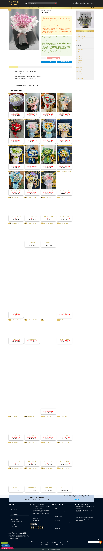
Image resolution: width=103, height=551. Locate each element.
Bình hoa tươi (79, 67)
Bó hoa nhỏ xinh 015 (32, 461)
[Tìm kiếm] (93, 8)
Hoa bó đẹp (42, 7)
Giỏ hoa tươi (48, 7)
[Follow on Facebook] (22, 3)
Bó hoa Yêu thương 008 (32, 139)
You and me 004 (48, 487)
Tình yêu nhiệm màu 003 (48, 113)
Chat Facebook (5, 545)
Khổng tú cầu (16, 113)
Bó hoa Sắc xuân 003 (64, 139)
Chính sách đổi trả (14, 519)
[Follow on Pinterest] (43, 527)
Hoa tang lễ (37, 7)
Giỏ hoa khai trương (80, 36)
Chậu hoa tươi (79, 69)
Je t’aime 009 (32, 242)
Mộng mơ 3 (48, 409)
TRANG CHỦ (11, 7)
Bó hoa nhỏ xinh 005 (64, 113)
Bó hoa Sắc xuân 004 (48, 216)
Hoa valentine (79, 65)
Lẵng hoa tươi (79, 76)
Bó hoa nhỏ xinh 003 (16, 435)
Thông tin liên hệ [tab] (13, 67)
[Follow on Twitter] (25, 3)
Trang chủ (43, 10)
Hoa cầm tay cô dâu (80, 54)
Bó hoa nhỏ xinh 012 (48, 461)
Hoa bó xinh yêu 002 (32, 190)
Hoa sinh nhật (16, 7)
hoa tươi (22, 533)
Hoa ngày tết (79, 58)
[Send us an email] (26, 3)
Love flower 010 (48, 435)
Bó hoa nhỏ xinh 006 (32, 339)
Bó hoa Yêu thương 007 (48, 164)
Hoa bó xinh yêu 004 (32, 164)
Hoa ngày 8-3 (79, 56)
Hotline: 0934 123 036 (7, 548)
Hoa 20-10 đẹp (79, 62)
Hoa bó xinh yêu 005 (64, 164)
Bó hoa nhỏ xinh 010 (64, 461)
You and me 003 (64, 487)
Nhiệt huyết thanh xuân (16, 139)
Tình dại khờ (16, 313)
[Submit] (56, 3)
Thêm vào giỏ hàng (54, 58)
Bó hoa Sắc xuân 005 (64, 216)
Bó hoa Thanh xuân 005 (64, 190)
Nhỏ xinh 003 (16, 487)
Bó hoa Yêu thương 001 (32, 216)
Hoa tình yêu (79, 60)
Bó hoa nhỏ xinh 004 (32, 435)
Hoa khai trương (23, 7)
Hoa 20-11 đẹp (79, 51)
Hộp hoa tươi (79, 73)
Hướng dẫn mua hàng (15, 509)
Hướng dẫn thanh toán (15, 511)
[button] (91, 8)
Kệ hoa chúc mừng (55, 7)
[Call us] (41, 527)
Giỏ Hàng (13, 524)
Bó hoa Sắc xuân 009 (48, 139)
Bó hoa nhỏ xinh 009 (32, 487)
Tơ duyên (64, 313)
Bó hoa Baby (62, 7)
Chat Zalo (4, 542)
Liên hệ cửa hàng (14, 526)
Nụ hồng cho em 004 (16, 461)
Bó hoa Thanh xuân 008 (48, 190)
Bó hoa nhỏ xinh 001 (64, 339)
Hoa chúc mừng (79, 38)
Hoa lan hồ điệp (30, 7)
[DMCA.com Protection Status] (33, 523)
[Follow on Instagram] (23, 3)
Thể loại (78, 40)
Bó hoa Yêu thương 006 (16, 190)
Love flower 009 (64, 435)
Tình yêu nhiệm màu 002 (32, 113)
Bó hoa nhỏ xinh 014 (16, 339)
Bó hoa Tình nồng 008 (16, 216)
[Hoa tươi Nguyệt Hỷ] (14, 3)
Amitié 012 (48, 242)
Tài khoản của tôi (14, 528)
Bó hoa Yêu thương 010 (16, 164)
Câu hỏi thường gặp (15, 514)
